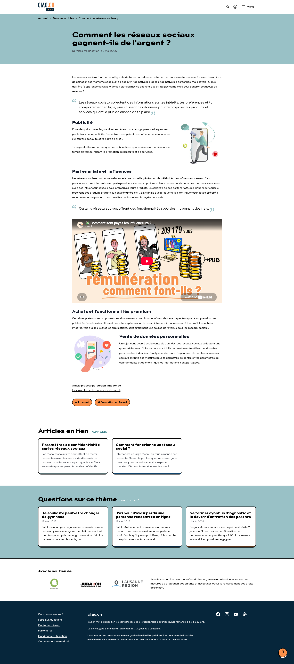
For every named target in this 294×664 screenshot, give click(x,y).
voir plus (99, 432)
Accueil (43, 18)
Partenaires (45, 630)
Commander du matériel (53, 641)
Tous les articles (63, 18)
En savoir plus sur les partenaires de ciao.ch (96, 390)
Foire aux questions (50, 619)
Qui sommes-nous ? (50, 614)
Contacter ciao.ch (49, 625)
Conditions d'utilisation (52, 636)
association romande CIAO (124, 628)
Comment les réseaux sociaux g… (99, 18)
